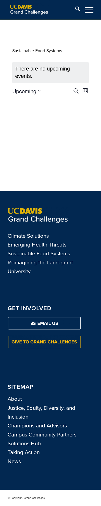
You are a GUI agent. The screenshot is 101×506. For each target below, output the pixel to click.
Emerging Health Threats (37, 245)
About (15, 399)
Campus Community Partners (42, 435)
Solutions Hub (24, 443)
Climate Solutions (28, 236)
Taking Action (24, 452)
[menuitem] (75, 10)
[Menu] (86, 10)
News (14, 461)
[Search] (75, 10)
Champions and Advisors (37, 426)
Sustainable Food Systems (39, 253)
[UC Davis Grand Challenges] (42, 10)
